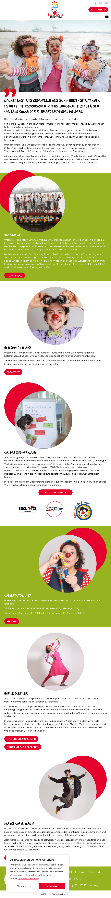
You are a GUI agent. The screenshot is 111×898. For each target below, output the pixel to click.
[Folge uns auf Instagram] (100, 3)
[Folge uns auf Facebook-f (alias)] (95, 3)
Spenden (11, 621)
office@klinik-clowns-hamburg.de (81, 871)
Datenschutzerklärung (28, 878)
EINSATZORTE (13, 372)
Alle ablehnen (24, 885)
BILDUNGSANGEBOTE (55, 492)
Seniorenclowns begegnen (23, 747)
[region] (37, 873)
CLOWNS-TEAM (15, 275)
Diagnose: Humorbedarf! (21, 738)
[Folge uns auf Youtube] (106, 3)
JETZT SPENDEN (98, 9)
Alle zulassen (52, 885)
